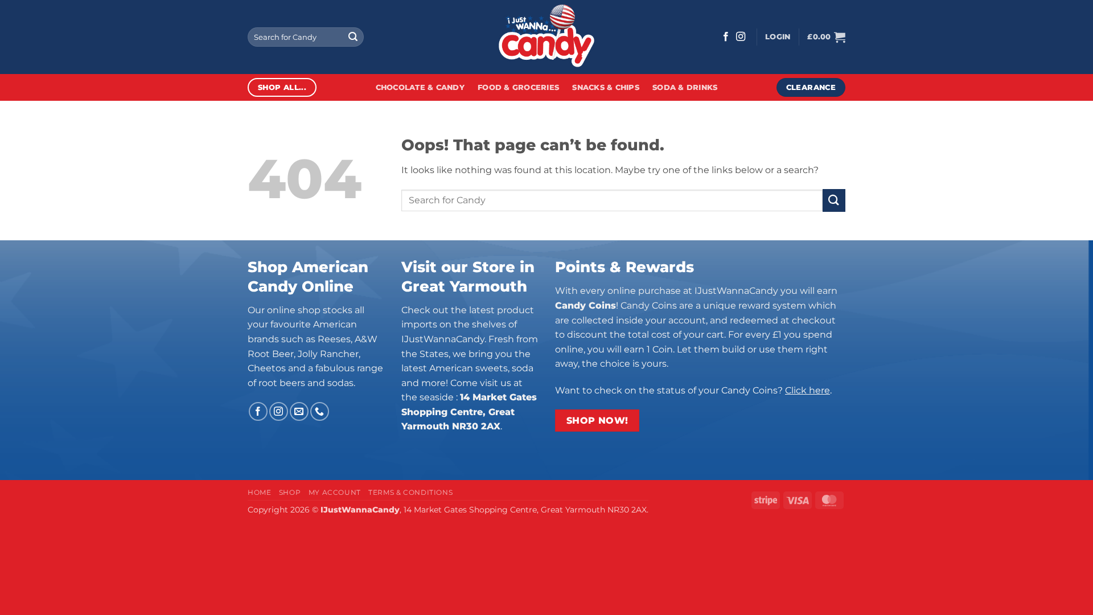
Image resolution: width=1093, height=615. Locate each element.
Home (259, 492)
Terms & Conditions (410, 492)
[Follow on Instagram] (740, 37)
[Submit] (353, 37)
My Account (335, 492)
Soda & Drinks (684, 87)
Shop (290, 492)
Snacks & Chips (605, 87)
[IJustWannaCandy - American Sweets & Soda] (546, 37)
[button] (777, 37)
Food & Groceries (518, 87)
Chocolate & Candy (420, 87)
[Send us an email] (299, 411)
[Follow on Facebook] (725, 37)
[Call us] (319, 411)
